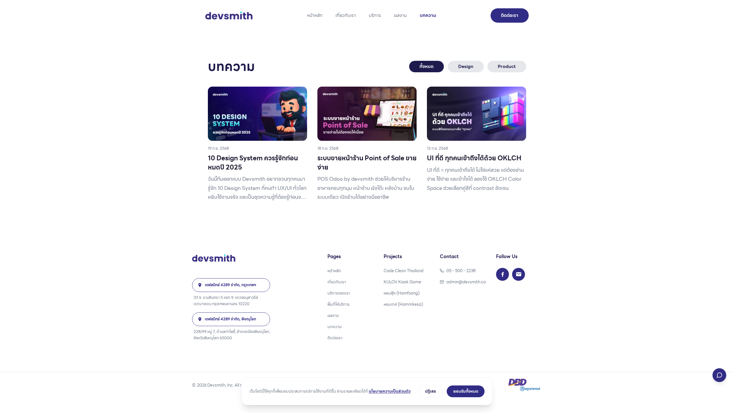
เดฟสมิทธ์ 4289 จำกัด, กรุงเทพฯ (230, 285)
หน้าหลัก (315, 15)
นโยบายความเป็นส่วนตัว (390, 391)
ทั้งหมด (426, 66)
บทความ (428, 15)
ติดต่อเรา (509, 15)
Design (465, 66)
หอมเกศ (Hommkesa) (403, 304)
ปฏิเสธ (430, 391)
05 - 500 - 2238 (461, 271)
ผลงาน (400, 15)
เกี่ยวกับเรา (345, 15)
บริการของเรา (338, 293)
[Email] (518, 274)
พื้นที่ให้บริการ (338, 304)
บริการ (375, 15)
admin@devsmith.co (466, 282)
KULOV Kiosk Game (402, 282)
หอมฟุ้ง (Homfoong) (401, 293)
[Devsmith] (231, 258)
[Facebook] (502, 274)
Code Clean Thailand (403, 271)
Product (507, 66)
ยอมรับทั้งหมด (465, 391)
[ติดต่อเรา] (719, 375)
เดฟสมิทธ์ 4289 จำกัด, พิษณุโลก (230, 319)
